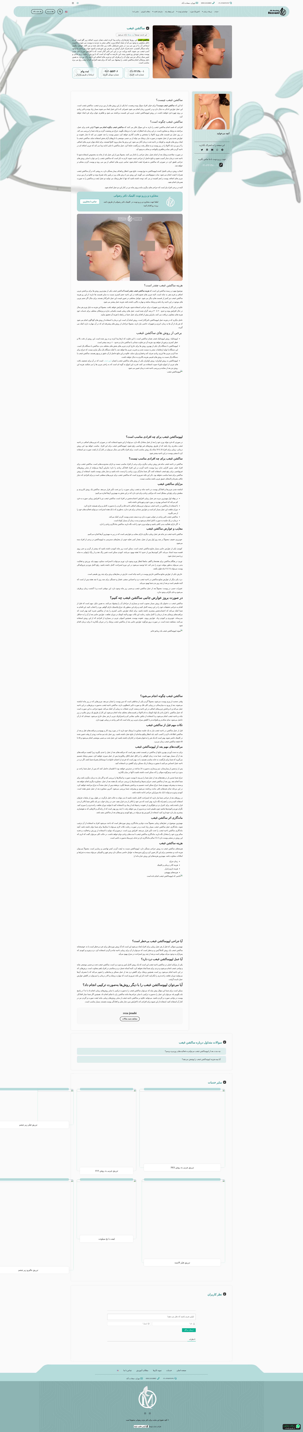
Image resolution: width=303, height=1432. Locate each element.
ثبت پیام (85, 71)
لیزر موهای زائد (169, 11)
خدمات (216, 11)
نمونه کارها (157, 1370)
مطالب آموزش (145, 11)
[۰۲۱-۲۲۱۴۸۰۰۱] (221, 165)
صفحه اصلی (181, 1370)
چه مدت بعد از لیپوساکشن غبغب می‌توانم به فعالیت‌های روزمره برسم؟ (193, 1051)
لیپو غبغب (107, 361)
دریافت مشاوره (289, 1426)
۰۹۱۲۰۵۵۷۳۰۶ (111, 71)
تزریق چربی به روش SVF (106, 1171)
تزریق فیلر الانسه (182, 1262)
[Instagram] (78, 3)
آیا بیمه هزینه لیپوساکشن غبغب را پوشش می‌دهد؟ (201, 1059)
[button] (60, 11)
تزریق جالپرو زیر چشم (28, 1270)
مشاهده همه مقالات (129, 1019)
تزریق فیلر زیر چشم (28, 1125)
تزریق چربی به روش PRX (182, 1167)
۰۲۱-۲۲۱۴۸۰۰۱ (136, 71)
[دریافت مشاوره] (298, 1426)
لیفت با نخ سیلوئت (106, 1239)
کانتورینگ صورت (195, 11)
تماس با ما (136, 11)
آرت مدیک (131, 35)
